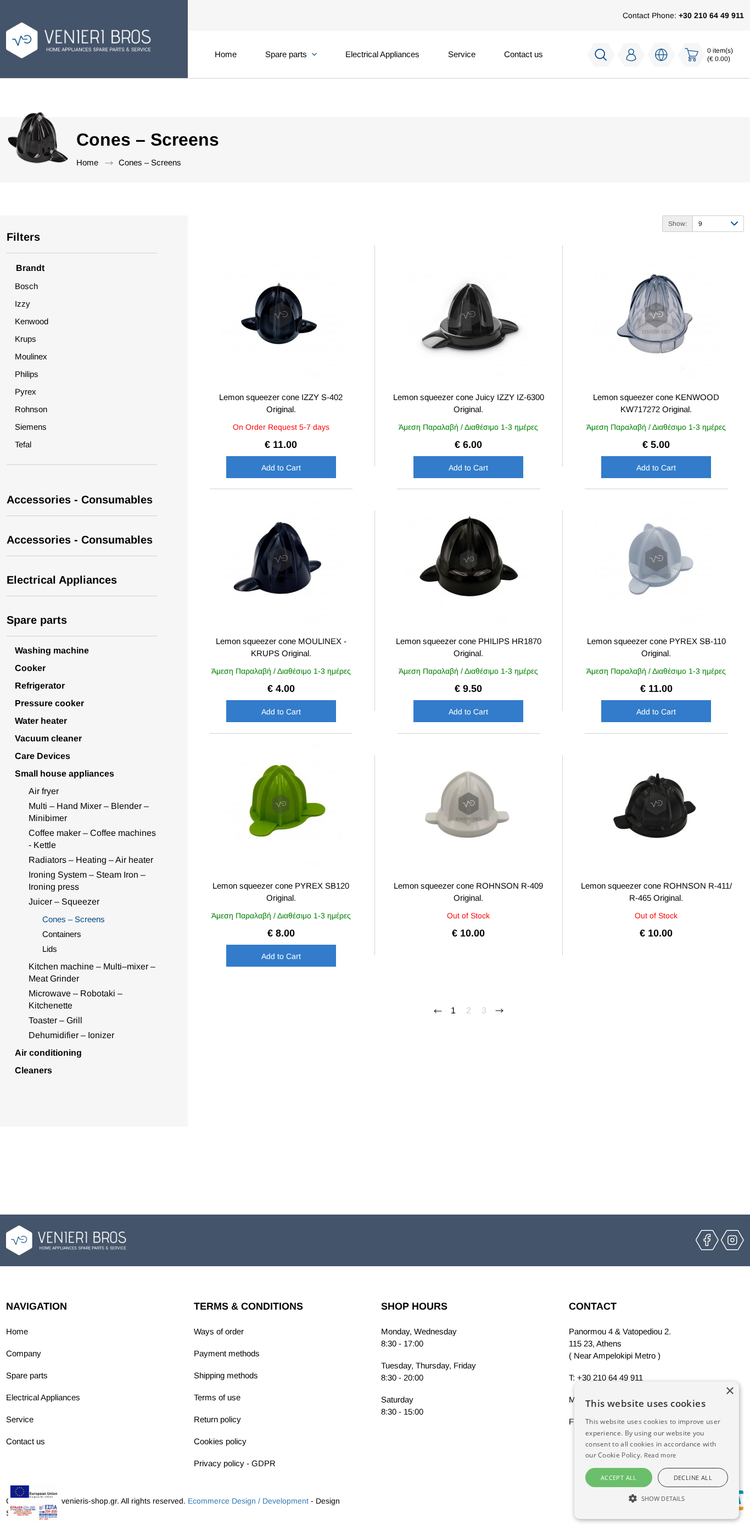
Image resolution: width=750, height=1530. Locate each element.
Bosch (26, 286)
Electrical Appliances (382, 54)
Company (23, 1353)
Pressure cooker (49, 703)
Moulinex (31, 356)
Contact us (523, 54)
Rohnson (31, 409)
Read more (660, 1455)
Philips (26, 374)
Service (461, 54)
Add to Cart (281, 467)
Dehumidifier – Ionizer (71, 1035)
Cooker (30, 668)
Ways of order (219, 1331)
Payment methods (227, 1353)
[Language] (661, 55)
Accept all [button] (619, 1477)
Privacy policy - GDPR (235, 1463)
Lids (49, 949)
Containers (61, 934)
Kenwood (31, 321)
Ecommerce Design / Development (248, 1500)
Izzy (22, 303)
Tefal (23, 444)
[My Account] (631, 54)
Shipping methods (226, 1375)
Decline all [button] (693, 1477)
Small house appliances (64, 773)
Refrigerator (40, 685)
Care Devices (42, 756)
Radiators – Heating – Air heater (91, 859)
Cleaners (33, 1070)
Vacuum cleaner (48, 738)
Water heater (41, 720)
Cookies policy (220, 1441)
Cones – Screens (150, 162)
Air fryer (44, 791)
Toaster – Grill (55, 1020)
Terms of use (217, 1397)
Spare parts (27, 1375)
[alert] (656, 1450)
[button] (656, 1499)
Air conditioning (48, 1052)
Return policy (217, 1419)
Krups (25, 338)
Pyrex (25, 391)
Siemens (31, 426)
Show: (677, 224)
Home (226, 54)
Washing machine (52, 650)
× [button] (729, 1391)
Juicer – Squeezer (64, 901)
